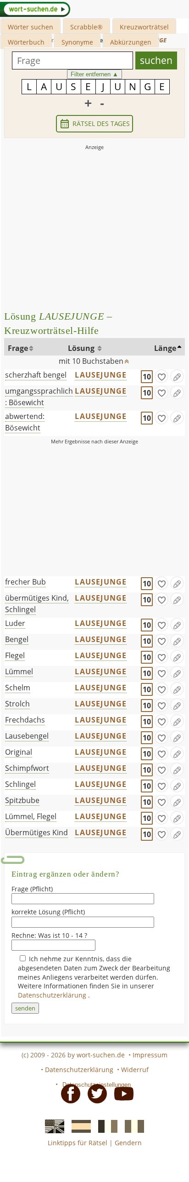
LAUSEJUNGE (101, 375)
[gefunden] (161, 376)
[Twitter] (94, 1093)
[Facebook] (68, 1093)
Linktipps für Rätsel (77, 1142)
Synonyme (77, 42)
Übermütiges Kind (36, 832)
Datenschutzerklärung (53, 995)
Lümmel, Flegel (30, 816)
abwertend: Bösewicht (24, 422)
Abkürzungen (130, 42)
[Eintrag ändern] (177, 376)
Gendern (128, 1142)
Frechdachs (25, 720)
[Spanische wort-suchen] (78, 1126)
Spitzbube (22, 800)
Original (18, 752)
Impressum (150, 1054)
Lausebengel (27, 736)
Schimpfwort (27, 768)
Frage (18, 348)
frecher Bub (25, 582)
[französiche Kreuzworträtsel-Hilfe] (105, 1126)
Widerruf (135, 1069)
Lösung (82, 348)
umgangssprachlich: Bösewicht (39, 396)
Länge (165, 348)
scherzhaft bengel (36, 375)
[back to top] (127, 359)
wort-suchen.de (101, 1054)
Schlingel (20, 784)
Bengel (16, 639)
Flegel (15, 655)
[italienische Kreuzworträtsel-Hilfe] (131, 1126)
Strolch (17, 704)
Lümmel (19, 671)
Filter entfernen (94, 74)
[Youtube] (121, 1093)
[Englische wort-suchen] (51, 1126)
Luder (15, 623)
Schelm (17, 688)
